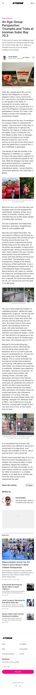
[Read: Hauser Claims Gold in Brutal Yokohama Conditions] (30, 616)
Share (27, 57)
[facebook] (16, 686)
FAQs (3, 649)
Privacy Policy (24, 649)
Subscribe (18, 672)
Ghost (22, 682)
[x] (20, 686)
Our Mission (23, 644)
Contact (22, 654)
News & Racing (7, 18)
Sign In (32, 3)
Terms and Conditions (8, 654)
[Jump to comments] (33, 57)
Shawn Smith (7, 579)
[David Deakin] (7, 500)
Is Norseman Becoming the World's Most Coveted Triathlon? (12, 587)
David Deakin (12, 56)
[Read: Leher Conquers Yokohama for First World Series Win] (30, 602)
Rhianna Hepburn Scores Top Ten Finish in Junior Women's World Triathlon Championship (16, 565)
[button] (3, 3)
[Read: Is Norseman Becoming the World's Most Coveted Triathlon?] (30, 587)
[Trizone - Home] (18, 3)
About (3, 644)
